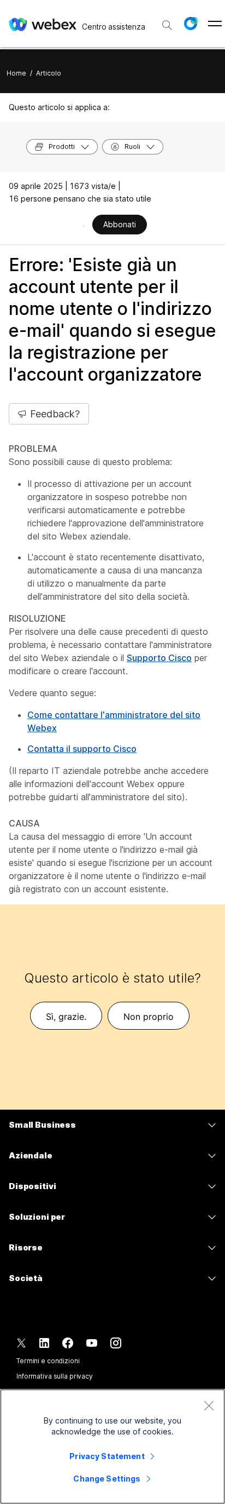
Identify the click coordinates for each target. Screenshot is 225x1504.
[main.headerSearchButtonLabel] (167, 21)
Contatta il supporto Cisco (82, 748)
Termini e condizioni (48, 1361)
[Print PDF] (83, 226)
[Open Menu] (215, 23)
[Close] (208, 1405)
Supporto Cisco (159, 657)
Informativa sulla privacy (54, 1376)
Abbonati (119, 224)
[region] (112, 1446)
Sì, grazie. (66, 1016)
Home (16, 73)
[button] (190, 23)
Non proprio (148, 1016)
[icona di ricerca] (167, 25)
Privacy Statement (106, 1456)
